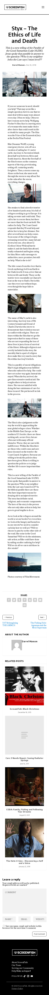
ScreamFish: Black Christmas (24, 709)
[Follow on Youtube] (32, 976)
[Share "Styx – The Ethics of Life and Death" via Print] (24, 605)
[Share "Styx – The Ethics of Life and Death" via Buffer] (35, 600)
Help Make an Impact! (21, 971)
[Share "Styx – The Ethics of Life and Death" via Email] (40, 600)
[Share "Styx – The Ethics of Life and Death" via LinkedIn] (29, 600)
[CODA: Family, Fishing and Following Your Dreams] (24, 786)
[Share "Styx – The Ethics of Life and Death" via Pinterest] (24, 600)
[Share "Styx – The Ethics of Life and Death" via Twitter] (14, 600)
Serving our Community (23, 968)
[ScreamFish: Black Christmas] (24, 685)
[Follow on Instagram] (28, 976)
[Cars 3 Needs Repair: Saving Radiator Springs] (24, 735)
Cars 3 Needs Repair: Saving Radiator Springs (24, 759)
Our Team (16, 965)
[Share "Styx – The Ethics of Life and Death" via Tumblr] (19, 600)
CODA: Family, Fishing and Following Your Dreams (24, 810)
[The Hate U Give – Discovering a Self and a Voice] (24, 838)
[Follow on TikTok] (24, 976)
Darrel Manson (18, 65)
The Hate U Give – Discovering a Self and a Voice (24, 862)
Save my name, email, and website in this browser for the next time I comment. (22, 927)
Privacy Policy (17, 988)
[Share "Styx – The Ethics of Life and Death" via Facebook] (8, 600)
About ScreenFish (20, 962)
